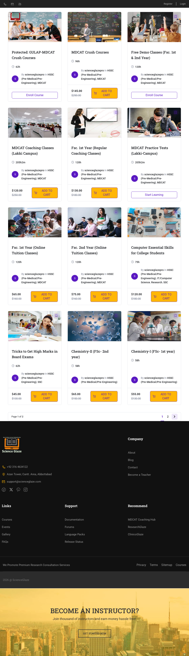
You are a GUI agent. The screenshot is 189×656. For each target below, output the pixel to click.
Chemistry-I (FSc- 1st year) (153, 351)
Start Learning (154, 195)
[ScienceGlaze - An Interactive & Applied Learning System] (15, 17)
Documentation (74, 519)
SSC (165, 282)
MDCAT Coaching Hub (141, 519)
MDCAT (42, 82)
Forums (69, 527)
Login (183, 3)
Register (168, 3)
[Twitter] (11, 490)
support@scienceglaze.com (24, 481)
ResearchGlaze (137, 527)
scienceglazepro (34, 74)
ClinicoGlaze (135, 534)
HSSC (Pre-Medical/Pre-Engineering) (37, 78)
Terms (154, 565)
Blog (130, 460)
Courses (7, 519)
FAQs (5, 541)
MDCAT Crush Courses (90, 52)
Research (156, 282)
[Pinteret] (18, 490)
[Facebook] (4, 490)
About (131, 452)
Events (6, 527)
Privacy (141, 565)
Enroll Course (34, 95)
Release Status (74, 541)
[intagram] (26, 490)
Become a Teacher (139, 474)
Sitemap (166, 565)
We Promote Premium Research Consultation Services (36, 565)
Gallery (6, 534)
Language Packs (75, 534)
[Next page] (175, 417)
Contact (133, 467)
